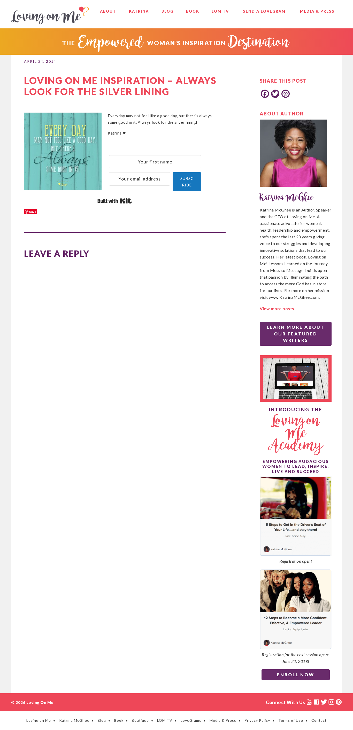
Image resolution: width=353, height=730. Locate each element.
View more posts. (277, 308)
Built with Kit (114, 201)
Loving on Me (50, 15)
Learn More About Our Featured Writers (296, 333)
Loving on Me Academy (295, 433)
